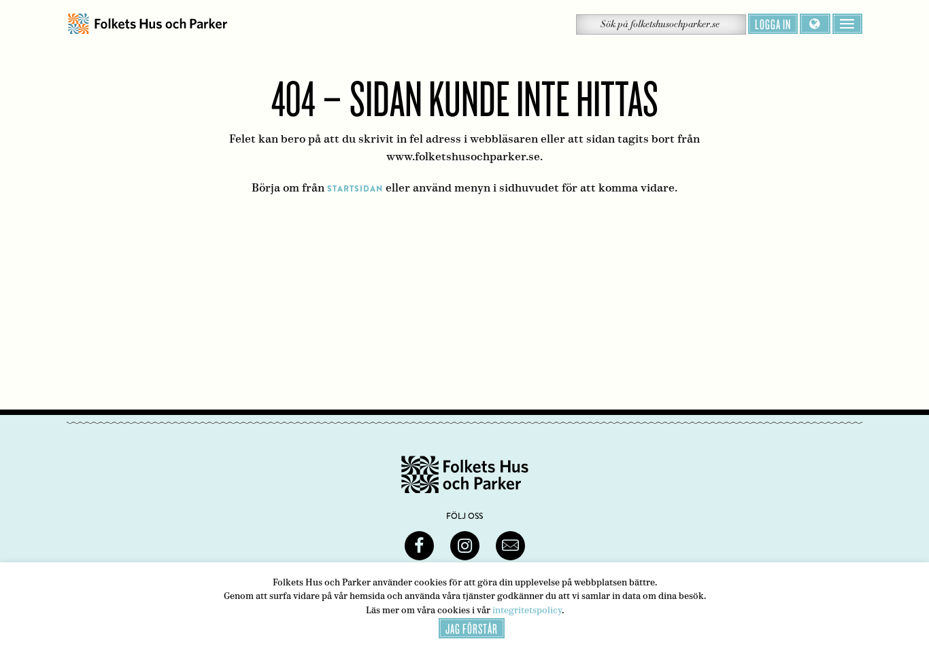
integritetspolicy (527, 610)
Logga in (773, 24)
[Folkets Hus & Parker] (148, 24)
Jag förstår (471, 628)
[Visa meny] (847, 24)
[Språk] (815, 24)
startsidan (355, 189)
